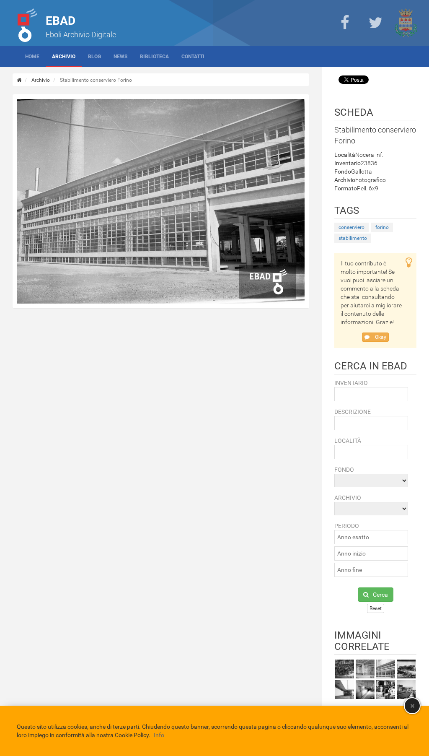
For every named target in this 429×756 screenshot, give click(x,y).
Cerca (380, 594)
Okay (380, 337)
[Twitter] (375, 23)
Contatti (192, 57)
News (120, 57)
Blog (94, 57)
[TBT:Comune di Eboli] (406, 23)
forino (382, 227)
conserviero (351, 227)
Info (159, 735)
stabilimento (353, 238)
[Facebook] (344, 23)
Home (32, 57)
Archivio (63, 57)
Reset (376, 608)
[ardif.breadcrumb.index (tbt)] (19, 80)
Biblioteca (154, 57)
